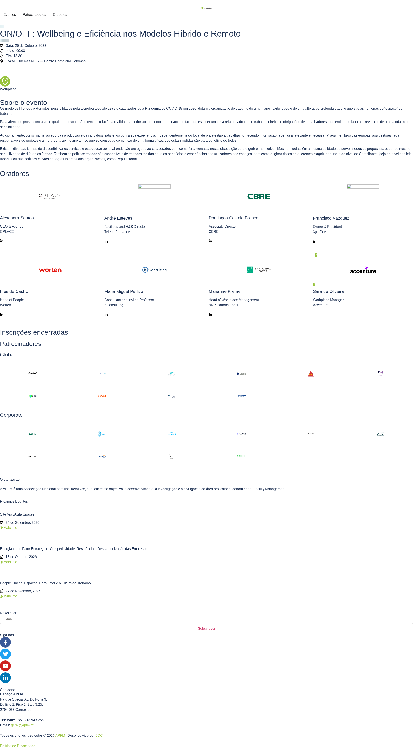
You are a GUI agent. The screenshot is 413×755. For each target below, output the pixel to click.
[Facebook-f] (5, 642)
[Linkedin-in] (5, 677)
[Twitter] (5, 654)
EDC (99, 735)
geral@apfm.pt (22, 725)
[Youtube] (5, 665)
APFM (60, 735)
